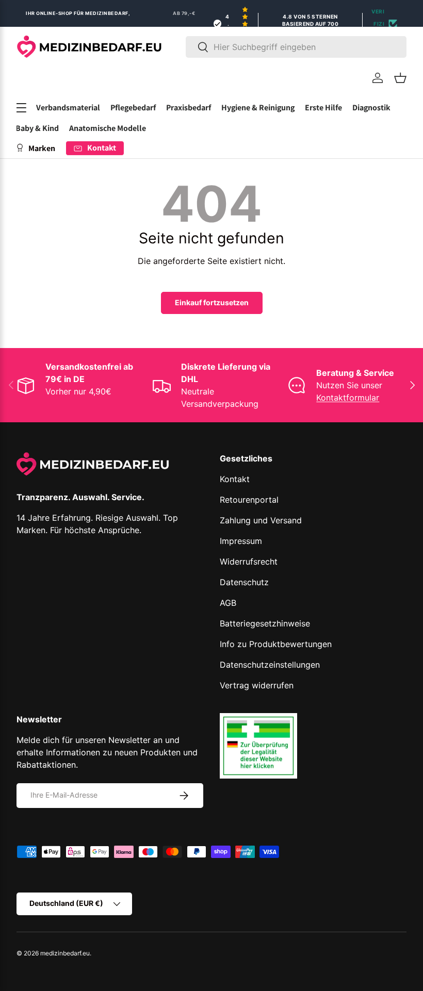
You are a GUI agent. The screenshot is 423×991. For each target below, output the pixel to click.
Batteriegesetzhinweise (265, 623)
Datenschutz (244, 582)
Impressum (241, 541)
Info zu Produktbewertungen (276, 644)
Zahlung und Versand (261, 520)
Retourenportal (249, 499)
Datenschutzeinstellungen (270, 664)
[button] (400, 78)
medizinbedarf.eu (65, 953)
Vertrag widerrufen (257, 685)
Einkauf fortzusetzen (212, 302)
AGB (228, 603)
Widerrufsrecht (249, 561)
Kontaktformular (347, 397)
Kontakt (235, 479)
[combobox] (296, 47)
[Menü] (20, 107)
